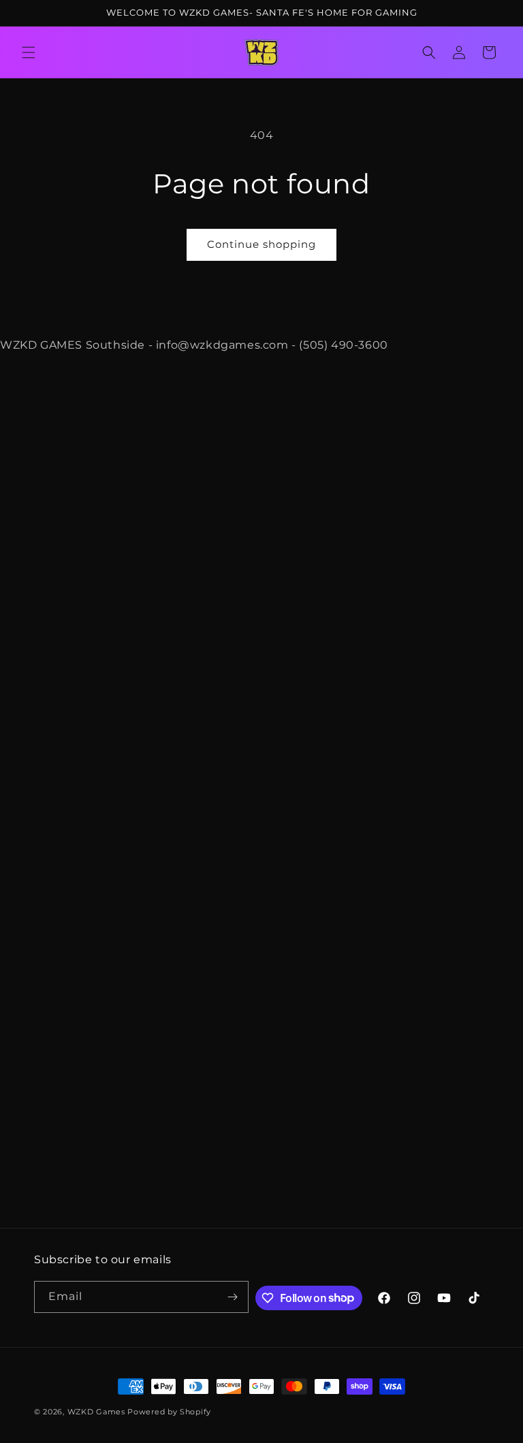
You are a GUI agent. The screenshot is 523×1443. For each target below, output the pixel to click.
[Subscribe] (233, 1297)
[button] (29, 52)
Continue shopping (261, 244)
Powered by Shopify (169, 1411)
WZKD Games (96, 1411)
